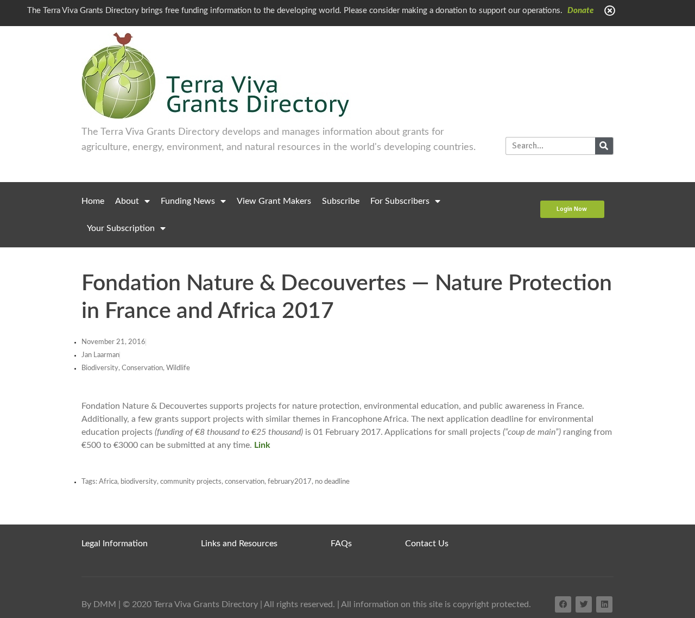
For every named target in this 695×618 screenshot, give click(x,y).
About (127, 201)
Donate (580, 11)
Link (262, 445)
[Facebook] (563, 604)
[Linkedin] (604, 604)
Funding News (188, 201)
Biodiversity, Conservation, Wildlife (135, 368)
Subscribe (340, 201)
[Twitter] (584, 604)
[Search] (604, 146)
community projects (191, 481)
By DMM (98, 604)
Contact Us (426, 543)
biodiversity (139, 481)
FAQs (341, 543)
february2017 (290, 481)
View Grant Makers (274, 201)
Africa (108, 481)
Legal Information (114, 543)
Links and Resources (239, 543)
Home (92, 201)
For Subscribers (399, 201)
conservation (244, 481)
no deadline (332, 481)
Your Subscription (121, 228)
